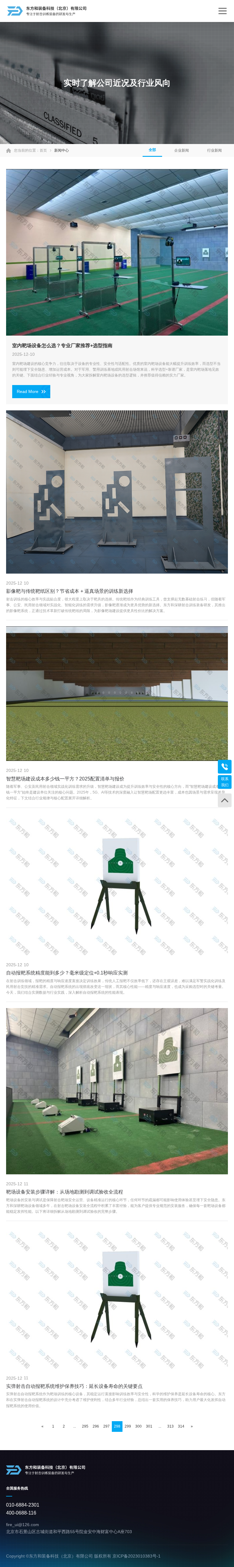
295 (85, 1426)
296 (96, 1426)
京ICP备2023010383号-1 (136, 1556)
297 (106, 1426)
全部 (152, 150)
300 (138, 1426)
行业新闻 (214, 150)
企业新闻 (181, 150)
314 (181, 1426)
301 (149, 1426)
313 (170, 1426)
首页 (43, 150)
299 (128, 1426)
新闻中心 (61, 150)
